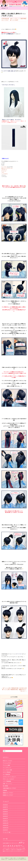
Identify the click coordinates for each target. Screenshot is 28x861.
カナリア (8, 851)
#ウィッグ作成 (22, 848)
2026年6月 (5, 809)
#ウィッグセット (16, 848)
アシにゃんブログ (7, 763)
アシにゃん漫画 (6, 765)
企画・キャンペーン (7, 783)
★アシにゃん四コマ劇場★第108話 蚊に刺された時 (14, 688)
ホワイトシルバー (21, 851)
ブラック (9, 659)
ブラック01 (18, 659)
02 (22, 659)
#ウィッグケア (10, 848)
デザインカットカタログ (8, 779)
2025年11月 (5, 825)
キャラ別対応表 (6, 774)
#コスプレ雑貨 (16, 849)
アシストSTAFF (14, 20)
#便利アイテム (21, 849)
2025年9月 (5, 830)
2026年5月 (5, 811)
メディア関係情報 (7, 781)
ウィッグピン (4, 166)
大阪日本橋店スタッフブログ (9, 788)
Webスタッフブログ (7, 760)
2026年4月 (5, 814)
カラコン (12, 851)
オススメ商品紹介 (7, 772)
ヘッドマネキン (4, 173)
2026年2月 (5, 818)
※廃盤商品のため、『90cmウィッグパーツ (11, 121)
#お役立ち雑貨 (5, 843)
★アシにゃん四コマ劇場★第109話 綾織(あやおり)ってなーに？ (14, 690)
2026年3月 (5, 816)
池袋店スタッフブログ (8, 792)
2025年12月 (5, 823)
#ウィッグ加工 (10, 849)
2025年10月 (5, 827)
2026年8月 (5, 804)
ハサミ (2, 172)
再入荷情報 (5, 785)
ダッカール (3, 171)
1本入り (22, 121)
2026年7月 (5, 807)
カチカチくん (4, 169)
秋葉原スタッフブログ (8, 795)
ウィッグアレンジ (16, 18)
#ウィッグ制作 (5, 849)
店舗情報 (5, 790)
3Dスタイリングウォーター (7, 168)
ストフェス (16, 851)
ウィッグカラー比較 (7, 769)
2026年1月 (5, 820)
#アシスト (10, 843)
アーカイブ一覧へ (7, 832)
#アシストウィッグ (15, 843)
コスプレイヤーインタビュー (9, 776)
